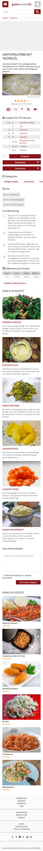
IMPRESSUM (21, 798)
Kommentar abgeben (28, 582)
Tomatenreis (7, 754)
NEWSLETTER (21, 815)
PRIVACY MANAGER (21, 829)
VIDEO (21, 824)
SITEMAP (21, 817)
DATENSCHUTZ (21, 826)
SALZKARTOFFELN (10, 448)
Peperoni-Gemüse (9, 623)
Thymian (23, 150)
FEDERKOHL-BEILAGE (11, 322)
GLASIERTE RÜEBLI (10, 489)
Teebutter (24, 130)
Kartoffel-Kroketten (10, 688)
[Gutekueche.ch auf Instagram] (20, 837)
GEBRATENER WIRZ (10, 405)
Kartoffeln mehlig (27, 122)
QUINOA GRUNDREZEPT (13, 529)
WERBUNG (21, 803)
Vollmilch (23, 133)
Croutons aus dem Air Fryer (13, 656)
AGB (21, 806)
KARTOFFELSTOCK (10, 365)
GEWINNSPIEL (21, 812)
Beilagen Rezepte (11, 181)
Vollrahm (23, 137)
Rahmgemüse (8, 787)
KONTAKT (22, 801)
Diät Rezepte (29, 181)
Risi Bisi (5, 721)
